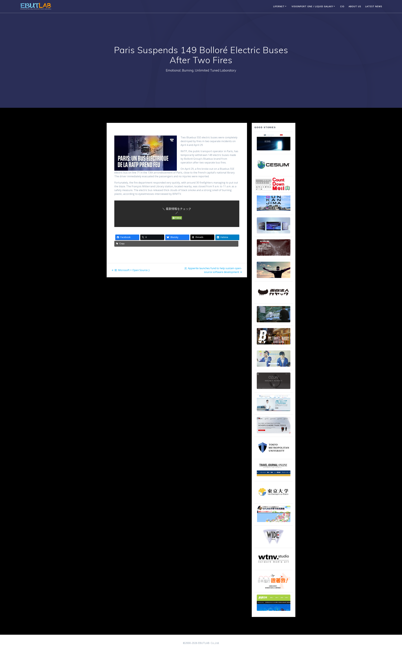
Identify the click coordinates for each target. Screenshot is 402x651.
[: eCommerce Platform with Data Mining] (273, 367)
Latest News (373, 6)
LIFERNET (279, 6)
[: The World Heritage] (273, 256)
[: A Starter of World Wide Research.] (273, 150)
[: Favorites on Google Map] (273, 522)
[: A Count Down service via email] (273, 189)
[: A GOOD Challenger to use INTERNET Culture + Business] (273, 411)
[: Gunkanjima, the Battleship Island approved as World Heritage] (273, 211)
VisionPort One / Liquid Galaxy (312, 6)
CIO (342, 6)
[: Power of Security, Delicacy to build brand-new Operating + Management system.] (273, 278)
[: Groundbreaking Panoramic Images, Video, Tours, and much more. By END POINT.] (273, 322)
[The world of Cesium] (273, 173)
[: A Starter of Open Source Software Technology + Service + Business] (273, 433)
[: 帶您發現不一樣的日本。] (273, 611)
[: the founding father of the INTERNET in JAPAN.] (273, 544)
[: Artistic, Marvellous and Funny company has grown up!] (273, 300)
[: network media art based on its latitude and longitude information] (273, 566)
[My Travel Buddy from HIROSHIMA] (273, 345)
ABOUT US (355, 6)
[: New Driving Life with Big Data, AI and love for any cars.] (273, 233)
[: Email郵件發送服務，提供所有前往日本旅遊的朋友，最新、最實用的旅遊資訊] (273, 589)
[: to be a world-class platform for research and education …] (273, 500)
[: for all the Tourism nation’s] (273, 478)
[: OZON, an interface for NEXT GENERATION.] (273, 389)
